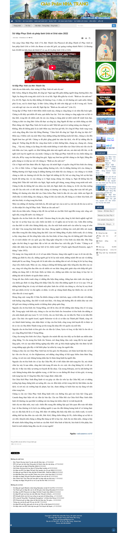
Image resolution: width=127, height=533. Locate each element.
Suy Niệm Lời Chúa (80, 21)
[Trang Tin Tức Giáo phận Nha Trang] (63, 9)
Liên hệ (100, 21)
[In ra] (86, 38)
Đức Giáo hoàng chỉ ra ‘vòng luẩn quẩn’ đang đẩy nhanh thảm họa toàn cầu (106, 190)
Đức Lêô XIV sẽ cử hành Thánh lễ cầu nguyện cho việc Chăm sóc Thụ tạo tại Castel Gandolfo (106, 181)
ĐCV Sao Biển (27, 21)
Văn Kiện (92, 21)
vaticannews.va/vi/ (84, 433)
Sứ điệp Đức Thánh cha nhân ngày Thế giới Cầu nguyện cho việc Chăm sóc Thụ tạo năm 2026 (106, 199)
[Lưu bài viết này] (90, 38)
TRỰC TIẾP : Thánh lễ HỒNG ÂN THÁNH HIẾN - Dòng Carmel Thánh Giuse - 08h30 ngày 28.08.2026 (106, 170)
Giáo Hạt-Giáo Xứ (40, 21)
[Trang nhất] (12, 21)
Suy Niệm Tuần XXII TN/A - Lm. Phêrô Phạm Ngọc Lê (110, 160)
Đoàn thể (52, 21)
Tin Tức (18, 21)
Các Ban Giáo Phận (65, 21)
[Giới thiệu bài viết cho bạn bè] (82, 38)
